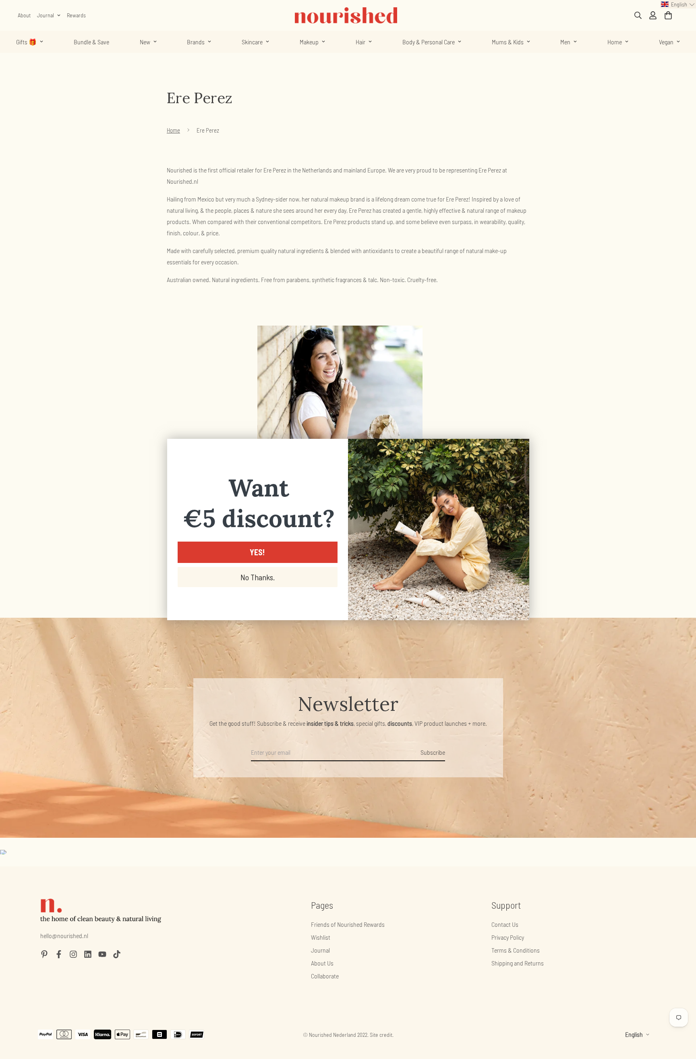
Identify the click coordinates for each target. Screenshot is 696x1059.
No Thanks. (257, 577)
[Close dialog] (519, 449)
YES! (257, 552)
